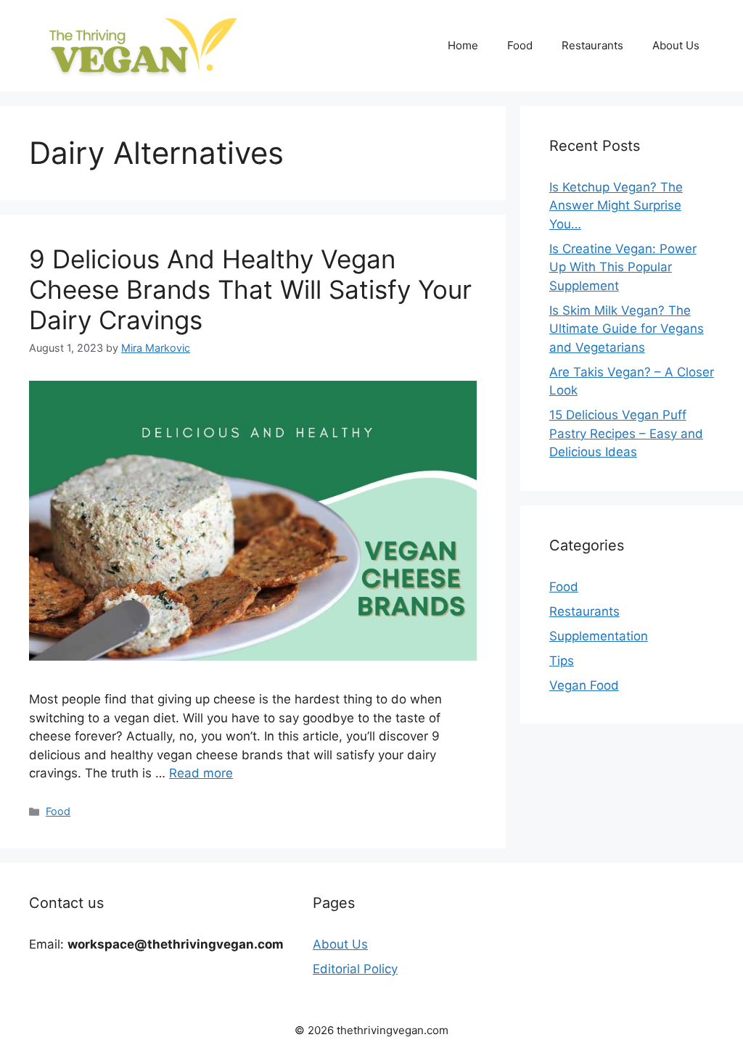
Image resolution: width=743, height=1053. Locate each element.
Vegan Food (584, 685)
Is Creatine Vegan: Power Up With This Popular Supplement (623, 267)
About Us (675, 45)
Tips (561, 660)
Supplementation (598, 636)
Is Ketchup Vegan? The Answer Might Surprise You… (616, 205)
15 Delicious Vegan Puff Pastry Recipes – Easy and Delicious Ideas (626, 433)
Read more (201, 773)
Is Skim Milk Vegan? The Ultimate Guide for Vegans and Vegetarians (626, 329)
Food (520, 45)
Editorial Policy (355, 969)
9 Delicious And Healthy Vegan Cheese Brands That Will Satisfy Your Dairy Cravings (250, 289)
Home (463, 45)
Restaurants (592, 45)
